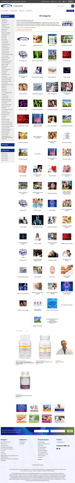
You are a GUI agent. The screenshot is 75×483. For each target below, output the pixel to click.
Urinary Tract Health (5, 127)
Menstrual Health (5, 97)
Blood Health (4, 30)
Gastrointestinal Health (6, 69)
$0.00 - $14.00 (4, 153)
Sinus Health (4, 116)
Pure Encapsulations (42, 447)
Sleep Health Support (6, 119)
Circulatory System (5, 51)
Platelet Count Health (6, 106)
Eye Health (4, 67)
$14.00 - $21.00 (5, 155)
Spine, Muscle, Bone (6, 121)
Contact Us (53, 1)
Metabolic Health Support (6, 99)
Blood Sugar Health (5, 34)
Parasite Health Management (7, 109)
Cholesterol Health (5, 49)
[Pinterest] (59, 449)
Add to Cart (25, 381)
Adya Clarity (4, 22)
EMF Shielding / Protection (7, 61)
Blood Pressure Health (6, 32)
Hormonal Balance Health (6, 77)
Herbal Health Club (60, 361)
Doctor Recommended (5, 442)
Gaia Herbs (40, 457)
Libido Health (4, 89)
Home (2, 13)
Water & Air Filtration (5, 131)
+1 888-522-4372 (60, 442)
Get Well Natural (41, 442)
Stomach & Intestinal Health (7, 122)
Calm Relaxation (5, 42)
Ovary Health (4, 102)
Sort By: (17, 330)
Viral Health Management (6, 129)
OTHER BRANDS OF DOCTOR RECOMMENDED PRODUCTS (7, 137)
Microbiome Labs (41, 448)
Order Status (45, 1)
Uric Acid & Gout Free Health (7, 126)
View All (39, 459)
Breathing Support (5, 41)
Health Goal (13, 10)
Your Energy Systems (42, 452)
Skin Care (4, 117)
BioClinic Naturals (41, 455)
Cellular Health (4, 46)
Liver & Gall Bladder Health (7, 92)
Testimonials (3, 460)
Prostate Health (5, 111)
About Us (3, 452)
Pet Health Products (5, 132)
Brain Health (4, 37)
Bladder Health (4, 29)
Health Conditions (4, 445)
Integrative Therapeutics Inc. (44, 443)
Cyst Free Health (5, 56)
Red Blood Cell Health (6, 112)
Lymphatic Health (5, 96)
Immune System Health (6, 79)
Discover (21, 10)
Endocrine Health (5, 64)
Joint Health (4, 90)
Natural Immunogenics (42, 450)
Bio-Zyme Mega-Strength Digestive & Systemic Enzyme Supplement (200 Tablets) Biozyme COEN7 (25, 362)
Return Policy (3, 454)
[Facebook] (57, 449)
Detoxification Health (6, 57)
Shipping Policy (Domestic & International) (9, 458)
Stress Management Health (7, 124)
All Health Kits (4, 25)
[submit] (72, 6)
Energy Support (5, 66)
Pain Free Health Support (6, 104)
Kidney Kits (4, 87)
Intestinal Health (5, 82)
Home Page (5, 144)
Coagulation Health (5, 52)
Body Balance (4, 36)
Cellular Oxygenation (6, 47)
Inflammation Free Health (6, 81)
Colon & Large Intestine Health (7, 54)
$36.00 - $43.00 (5, 160)
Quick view (25, 345)
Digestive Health (5, 59)
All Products (28, 10)
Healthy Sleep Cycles (6, 74)
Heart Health (4, 76)
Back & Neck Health (5, 27)
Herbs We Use (4, 443)
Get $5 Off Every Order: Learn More (18, 1)
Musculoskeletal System (6, 101)
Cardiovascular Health (6, 44)
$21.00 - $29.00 (5, 156)
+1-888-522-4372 (18, 6)
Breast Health (4, 39)
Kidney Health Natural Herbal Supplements (7, 85)
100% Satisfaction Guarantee (7, 448)
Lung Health (4, 94)
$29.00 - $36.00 (5, 158)
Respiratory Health (5, 114)
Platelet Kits (4, 107)
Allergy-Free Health (5, 24)
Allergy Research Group (43, 454)
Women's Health (5, 134)
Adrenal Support (5, 20)
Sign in (59, 1)
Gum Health (4, 72)
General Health (4, 71)
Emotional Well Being (6, 62)
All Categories (5, 10)
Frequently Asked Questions (7, 447)
